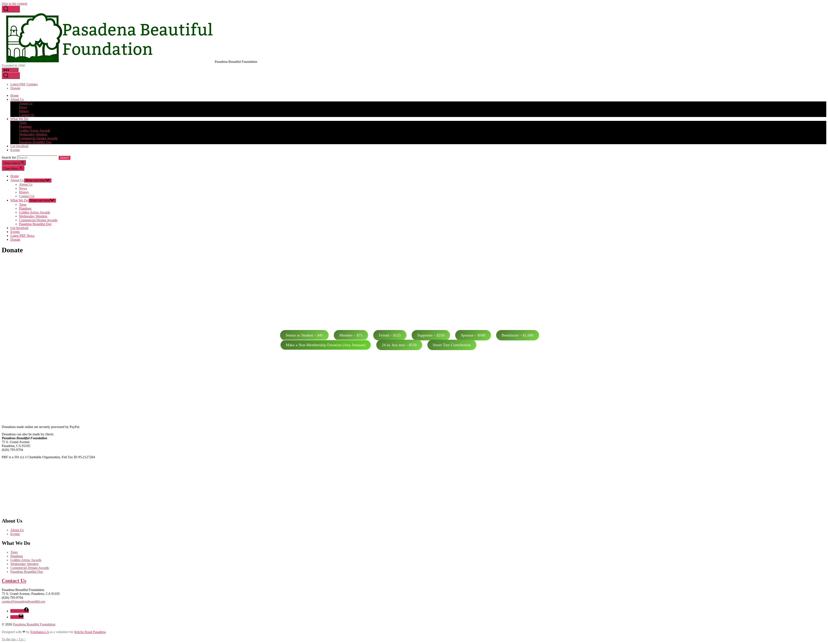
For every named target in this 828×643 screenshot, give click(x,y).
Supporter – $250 (430, 335)
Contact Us (26, 115)
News (23, 107)
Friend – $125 (390, 335)
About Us (17, 99)
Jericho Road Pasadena (90, 632)
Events (15, 150)
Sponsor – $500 (473, 335)
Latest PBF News (22, 235)
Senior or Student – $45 (304, 335)
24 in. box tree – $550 (399, 345)
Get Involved (19, 146)
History (24, 111)
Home (14, 95)
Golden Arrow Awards (34, 130)
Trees (22, 123)
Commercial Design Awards (38, 138)
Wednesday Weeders (33, 134)
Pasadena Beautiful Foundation (34, 624)
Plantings (25, 126)
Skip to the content (14, 3)
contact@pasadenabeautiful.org (23, 601)
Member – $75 (350, 335)
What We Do (19, 119)
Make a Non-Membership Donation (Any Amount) (325, 345)
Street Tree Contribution (452, 345)
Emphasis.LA (39, 632)
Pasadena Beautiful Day (35, 142)
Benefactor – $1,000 (517, 335)
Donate (15, 88)
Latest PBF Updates (24, 84)
